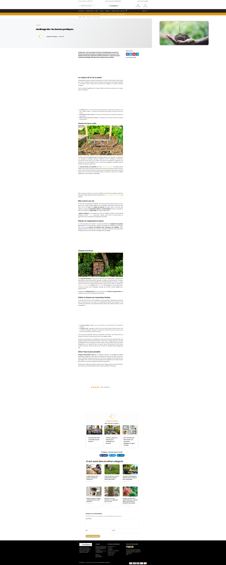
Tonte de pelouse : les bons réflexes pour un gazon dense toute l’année (112, 478)
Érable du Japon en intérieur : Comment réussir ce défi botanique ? (93, 500)
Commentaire (89, 518)
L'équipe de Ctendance (112, 421)
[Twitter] (130, 54)
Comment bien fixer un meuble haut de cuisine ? (94, 439)
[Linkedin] (137, 54)
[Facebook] (127, 54)
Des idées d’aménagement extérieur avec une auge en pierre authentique (130, 478)
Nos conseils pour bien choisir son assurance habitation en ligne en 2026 (129, 441)
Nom (87, 530)
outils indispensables (107, 167)
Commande (145, 6)
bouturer (82, 225)
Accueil (79, 16)
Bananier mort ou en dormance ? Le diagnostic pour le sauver (111, 500)
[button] (145, 11)
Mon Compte (138, 6)
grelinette (93, 157)
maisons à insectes (83, 285)
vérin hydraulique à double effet (113, 195)
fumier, (91, 215)
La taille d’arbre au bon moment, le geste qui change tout (92, 478)
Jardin (83, 16)
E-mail (113, 530)
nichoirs (99, 285)
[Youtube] (133, 54)
